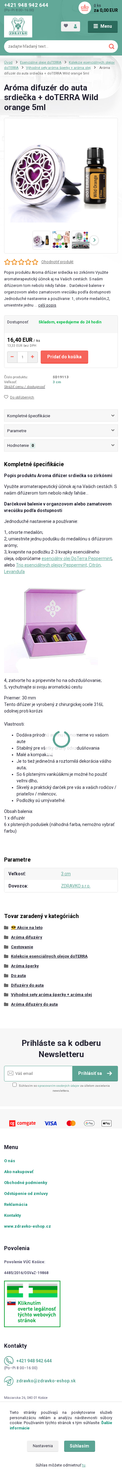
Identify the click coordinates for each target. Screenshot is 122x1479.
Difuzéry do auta (27, 985)
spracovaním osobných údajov (58, 1085)
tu (83, 1465)
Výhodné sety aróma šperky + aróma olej (58, 67)
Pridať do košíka (64, 356)
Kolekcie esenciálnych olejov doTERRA (49, 956)
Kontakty (12, 1215)
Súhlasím (79, 1445)
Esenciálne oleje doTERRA (40, 62)
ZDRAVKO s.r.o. (75, 885)
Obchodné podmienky (25, 1182)
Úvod (8, 62)
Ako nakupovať (18, 1171)
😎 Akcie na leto (27, 927)
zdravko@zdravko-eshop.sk (46, 1380)
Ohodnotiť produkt (57, 262)
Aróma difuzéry (26, 937)
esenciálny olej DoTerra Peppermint (77, 558)
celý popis (47, 305)
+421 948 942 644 (26, 5)
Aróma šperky (25, 966)
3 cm (57, 382)
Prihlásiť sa (90, 1073)
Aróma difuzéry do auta (34, 1004)
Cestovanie (22, 947)
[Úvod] (18, 26)
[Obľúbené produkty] (66, 26)
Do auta (18, 975)
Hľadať (111, 46)
